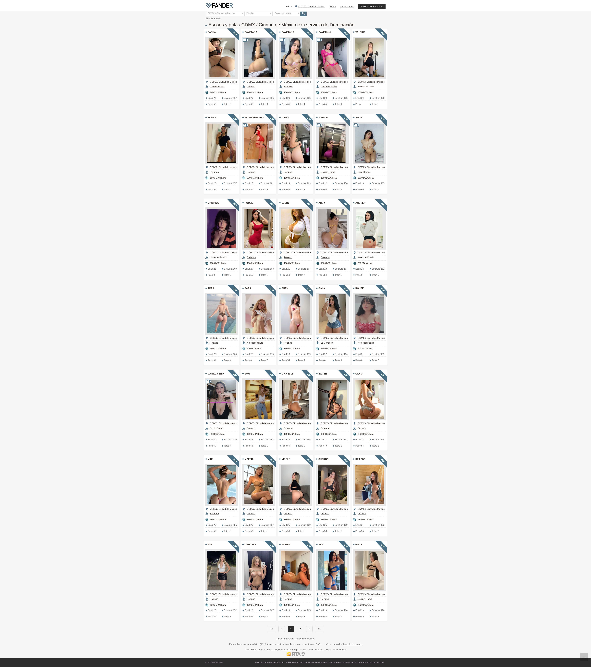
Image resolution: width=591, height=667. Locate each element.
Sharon (323, 459)
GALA (321, 288)
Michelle (287, 373)
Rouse (359, 288)
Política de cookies (317, 662)
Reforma (214, 172)
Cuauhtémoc (364, 172)
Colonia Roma (217, 86)
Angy (358, 117)
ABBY (321, 203)
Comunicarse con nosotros (371, 662)
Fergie (285, 544)
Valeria (360, 32)
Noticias (259, 662)
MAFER (249, 459)
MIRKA (285, 117)
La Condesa (327, 342)
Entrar (333, 6)
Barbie (322, 373)
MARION (323, 117)
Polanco (251, 86)
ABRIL (211, 288)
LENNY (285, 203)
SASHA (212, 32)
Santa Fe (288, 86)
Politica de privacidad (296, 662)
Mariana (213, 203)
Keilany (360, 459)
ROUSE (249, 203)
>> (319, 629)
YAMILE (212, 117)
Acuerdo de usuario (352, 644)
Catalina (250, 544)
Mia (210, 544)
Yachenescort (254, 117)
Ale (320, 544)
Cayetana (251, 32)
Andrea (360, 203)
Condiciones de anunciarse (342, 662)
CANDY (359, 373)
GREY (284, 288)
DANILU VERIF (216, 373)
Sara (248, 288)
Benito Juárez (217, 428)
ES (287, 6)
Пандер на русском (305, 638)
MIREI (211, 459)
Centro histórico (329, 86)
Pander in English (284, 638)
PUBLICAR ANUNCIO (371, 6)
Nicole (285, 459)
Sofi (247, 373)
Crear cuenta (347, 6)
